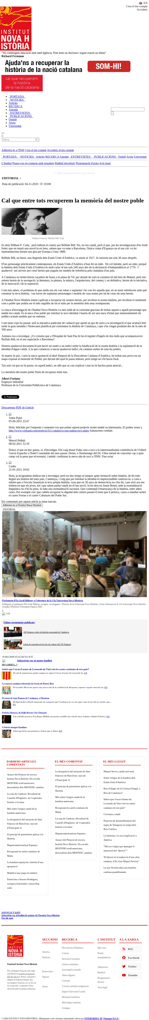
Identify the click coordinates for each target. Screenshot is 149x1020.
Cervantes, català (112, 814)
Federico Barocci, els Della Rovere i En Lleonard (24, 713)
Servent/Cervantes (71, 958)
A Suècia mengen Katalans (14, 727)
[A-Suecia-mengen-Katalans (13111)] (6, 731)
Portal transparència (104, 955)
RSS (130, 949)
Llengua (66, 1008)
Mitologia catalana (71, 1002)
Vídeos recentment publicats (18, 622)
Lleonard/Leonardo (71, 969)
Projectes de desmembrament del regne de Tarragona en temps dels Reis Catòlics (120, 825)
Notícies (46, 957)
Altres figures (68, 975)
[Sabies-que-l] (6, 673)
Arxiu (45, 986)
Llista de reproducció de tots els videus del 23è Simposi (47, 644)
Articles (46, 952)
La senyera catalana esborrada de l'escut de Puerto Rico (28, 683)
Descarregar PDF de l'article (17, 407)
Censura (66, 980)
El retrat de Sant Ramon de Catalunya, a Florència (25, 698)
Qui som (102, 947)
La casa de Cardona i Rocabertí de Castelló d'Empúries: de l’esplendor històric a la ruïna (24, 798)
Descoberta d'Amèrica (72, 947)
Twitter (132, 966)
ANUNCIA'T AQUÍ (10, 912)
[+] (85, 673)
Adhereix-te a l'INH (12, 150)
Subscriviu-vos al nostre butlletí (34, 660)
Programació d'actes (87, 163)
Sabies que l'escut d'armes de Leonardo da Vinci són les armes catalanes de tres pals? (45, 669)
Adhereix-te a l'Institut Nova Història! (22, 505)
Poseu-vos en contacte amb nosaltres (33, 163)
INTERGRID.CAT (93, 1018)
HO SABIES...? (9, 664)
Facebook (133, 957)
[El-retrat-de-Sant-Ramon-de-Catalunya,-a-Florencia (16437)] (6, 701)
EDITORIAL (9, 509)
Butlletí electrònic (65, 163)
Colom (65, 953)
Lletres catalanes (70, 964)
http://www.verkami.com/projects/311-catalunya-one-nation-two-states (49, 430)
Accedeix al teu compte (60, 150)
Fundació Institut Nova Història (22, 964)
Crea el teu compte (137, 6)
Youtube (133, 975)
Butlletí (101, 972)
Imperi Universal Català (73, 991)
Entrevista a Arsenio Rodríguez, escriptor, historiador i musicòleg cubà (23, 883)
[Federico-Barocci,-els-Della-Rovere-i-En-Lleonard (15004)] (6, 716)
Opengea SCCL (111, 1018)
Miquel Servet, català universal (119, 771)
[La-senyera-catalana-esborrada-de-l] (6, 687)
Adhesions (103, 967)
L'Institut (6, 163)
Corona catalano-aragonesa (75, 986)
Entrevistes (47, 971)
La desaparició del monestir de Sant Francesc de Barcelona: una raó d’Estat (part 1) (24, 823)
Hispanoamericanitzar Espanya (22, 845)
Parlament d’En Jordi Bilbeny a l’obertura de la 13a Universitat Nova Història (42, 600)
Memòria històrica (71, 997)
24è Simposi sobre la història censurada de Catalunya (46, 632)
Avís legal (105, 163)
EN (145, 3)
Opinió (45, 976)
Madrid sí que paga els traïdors (22, 873)
